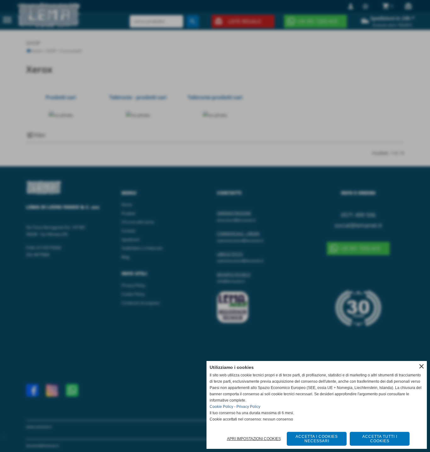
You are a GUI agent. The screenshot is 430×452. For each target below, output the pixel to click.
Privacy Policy (248, 406)
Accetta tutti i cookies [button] (379, 438)
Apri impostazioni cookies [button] (254, 439)
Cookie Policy (221, 406)
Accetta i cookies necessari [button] (317, 438)
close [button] (421, 366)
